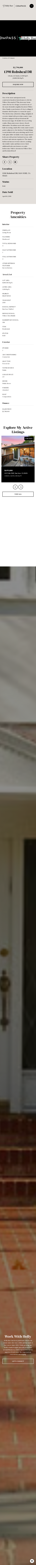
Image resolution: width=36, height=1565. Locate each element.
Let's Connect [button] (18, 1361)
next (20, 487)
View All (18, 494)
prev (15, 487)
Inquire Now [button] (18, 84)
